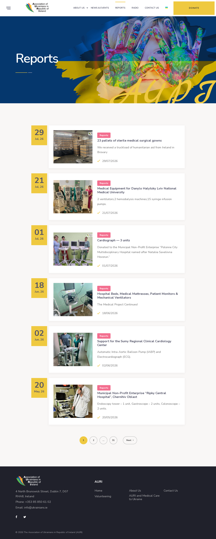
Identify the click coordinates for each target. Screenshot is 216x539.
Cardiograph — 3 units (113, 240)
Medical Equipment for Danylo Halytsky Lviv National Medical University (136, 190)
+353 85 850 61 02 (38, 502)
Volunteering (103, 496)
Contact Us (152, 7)
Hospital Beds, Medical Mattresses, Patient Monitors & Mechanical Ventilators (137, 296)
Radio (135, 7)
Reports (120, 7)
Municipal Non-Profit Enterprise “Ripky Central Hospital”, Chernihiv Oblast (131, 395)
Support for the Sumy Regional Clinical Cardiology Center (134, 343)
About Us (79, 7)
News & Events (100, 7)
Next (128, 440)
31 (113, 440)
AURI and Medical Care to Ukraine (144, 497)
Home (98, 491)
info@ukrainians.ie (35, 507)
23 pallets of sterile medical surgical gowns (129, 140)
